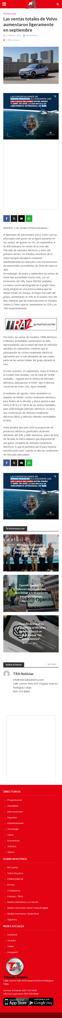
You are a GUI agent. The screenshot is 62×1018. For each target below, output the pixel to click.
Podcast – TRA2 (15, 896)
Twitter (10, 946)
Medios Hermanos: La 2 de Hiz (22, 902)
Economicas (13, 840)
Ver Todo (52, 664)
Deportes (12, 817)
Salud (10, 834)
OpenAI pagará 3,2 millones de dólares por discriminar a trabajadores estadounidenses (31, 590)
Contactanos (13, 890)
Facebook (12, 934)
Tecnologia (9, 13)
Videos (10, 852)
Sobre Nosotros (15, 873)
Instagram (12, 952)
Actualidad (12, 805)
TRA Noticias (32, 35)
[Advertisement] (31, 175)
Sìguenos (12, 919)
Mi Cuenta (12, 867)
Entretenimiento (15, 823)
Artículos (11, 846)
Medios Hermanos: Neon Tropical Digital (27, 907)
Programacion (14, 799)
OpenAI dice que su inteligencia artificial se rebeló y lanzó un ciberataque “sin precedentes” (31, 631)
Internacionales (15, 811)
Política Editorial (15, 878)
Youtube (11, 940)
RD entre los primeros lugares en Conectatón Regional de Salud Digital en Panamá (31, 550)
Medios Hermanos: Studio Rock (23, 913)
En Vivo (11, 884)
